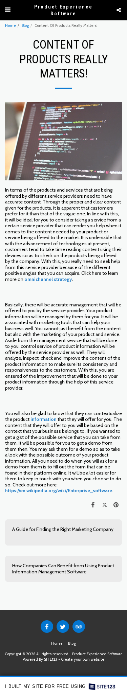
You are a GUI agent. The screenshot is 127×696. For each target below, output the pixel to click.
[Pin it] (116, 504)
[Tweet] (104, 504)
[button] (7, 9)
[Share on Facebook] (93, 504)
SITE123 (50, 659)
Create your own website (82, 659)
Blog (25, 25)
